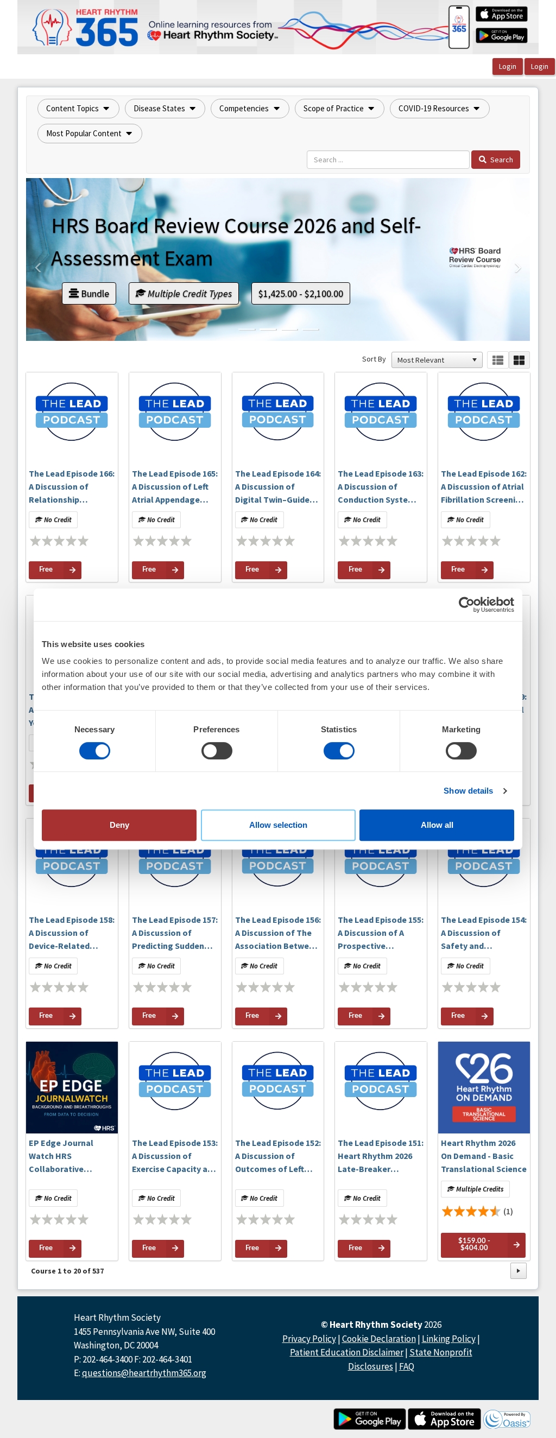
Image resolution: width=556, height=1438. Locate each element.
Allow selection (278, 824)
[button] (78, 108)
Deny (119, 824)
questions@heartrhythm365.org (144, 1373)
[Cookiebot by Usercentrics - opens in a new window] (466, 605)
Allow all (437, 824)
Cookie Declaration (379, 1339)
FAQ (406, 1366)
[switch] (216, 750)
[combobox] (432, 359)
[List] (497, 360)
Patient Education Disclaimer (346, 1352)
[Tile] (519, 360)
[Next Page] (518, 1271)
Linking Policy (449, 1339)
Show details (468, 790)
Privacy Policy (309, 1339)
